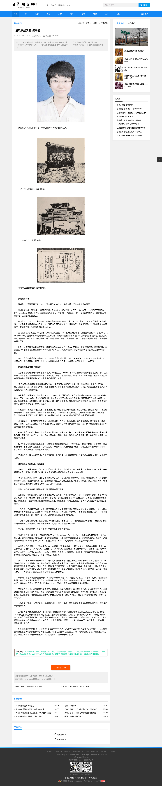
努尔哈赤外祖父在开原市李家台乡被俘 (30, 709)
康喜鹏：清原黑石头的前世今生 (129, 132)
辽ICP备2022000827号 (92, 781)
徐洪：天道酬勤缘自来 (73, 716)
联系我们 (50, 751)
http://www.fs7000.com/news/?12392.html (39, 679)
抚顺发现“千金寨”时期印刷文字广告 (131, 128)
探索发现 (104, 23)
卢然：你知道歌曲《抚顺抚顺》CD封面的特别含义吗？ (35, 713)
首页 (15, 14)
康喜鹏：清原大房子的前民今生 (129, 120)
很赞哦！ (60, 668)
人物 (60, 14)
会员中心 (144, 14)
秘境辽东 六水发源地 (125, 117)
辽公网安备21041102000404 (71, 781)
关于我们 (67, 751)
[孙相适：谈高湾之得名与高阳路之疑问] (131, 46)
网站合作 (59, 751)
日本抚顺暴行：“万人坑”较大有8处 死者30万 (81, 709)
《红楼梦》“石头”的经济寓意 (128, 124)
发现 (48, 14)
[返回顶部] (157, 704)
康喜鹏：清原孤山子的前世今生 (129, 109)
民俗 (106, 14)
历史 (37, 14)
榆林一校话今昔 (70, 706)
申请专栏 (103, 751)
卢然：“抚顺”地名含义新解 (31, 687)
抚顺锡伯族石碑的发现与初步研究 (130, 135)
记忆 (25, 14)
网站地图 (76, 751)
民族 (118, 14)
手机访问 (112, 751)
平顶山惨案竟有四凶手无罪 (78, 687)
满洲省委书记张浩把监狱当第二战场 (29, 716)
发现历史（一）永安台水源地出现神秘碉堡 (80, 713)
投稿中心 (94, 751)
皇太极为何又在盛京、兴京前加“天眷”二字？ (134, 113)
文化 (95, 14)
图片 (71, 14)
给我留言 (85, 751)
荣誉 (83, 14)
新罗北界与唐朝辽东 (125, 105)
